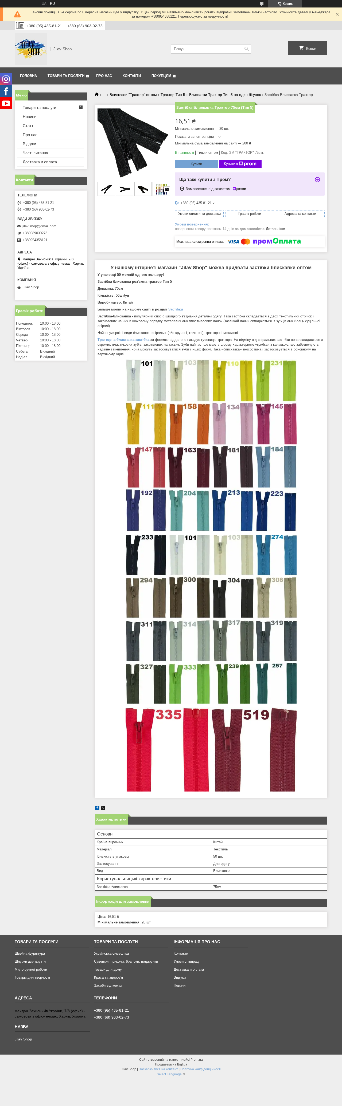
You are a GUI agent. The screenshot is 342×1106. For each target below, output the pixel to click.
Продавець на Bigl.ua (171, 1064)
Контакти (132, 76)
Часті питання (35, 153)
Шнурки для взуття (30, 961)
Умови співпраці (186, 961)
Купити (196, 164)
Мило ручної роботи (31, 969)
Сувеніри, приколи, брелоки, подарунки (126, 961)
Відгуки (29, 144)
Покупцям (161, 76)
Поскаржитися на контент (158, 1069)
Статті (28, 125)
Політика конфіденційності (200, 1069)
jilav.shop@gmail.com (39, 226)
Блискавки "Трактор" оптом (133, 94)
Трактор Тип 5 (173, 94)
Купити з (231, 164)
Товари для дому (108, 969)
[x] (103, 809)
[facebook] (97, 809)
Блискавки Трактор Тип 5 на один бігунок (225, 94)
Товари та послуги (66, 76)
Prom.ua (197, 1059)
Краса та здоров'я (108, 977)
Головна (28, 76)
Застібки (175, 309)
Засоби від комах (108, 985)
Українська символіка (111, 953)
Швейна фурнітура (30, 953)
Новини (29, 116)
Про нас (104, 76)
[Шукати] (246, 49)
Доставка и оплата (40, 162)
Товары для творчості (32, 977)
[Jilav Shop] (31, 49)
